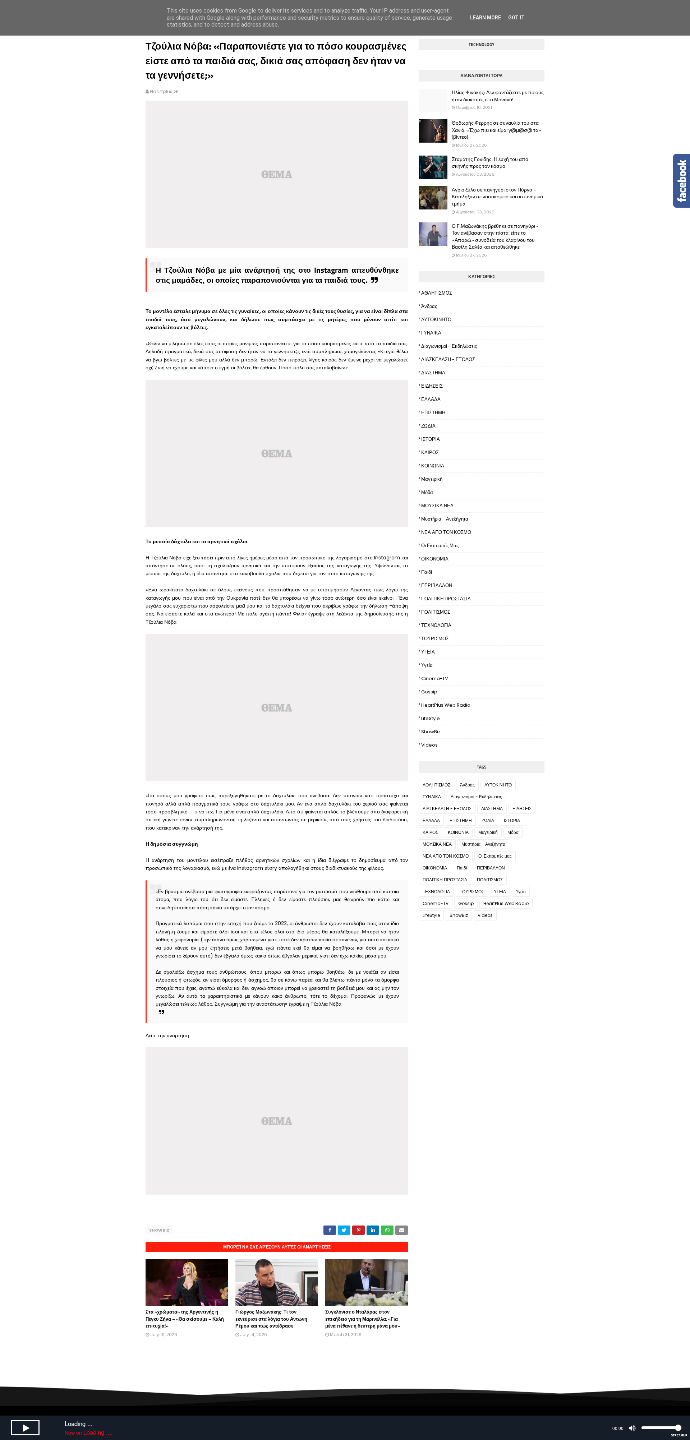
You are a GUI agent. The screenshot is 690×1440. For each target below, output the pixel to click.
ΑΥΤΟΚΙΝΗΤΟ (436, 319)
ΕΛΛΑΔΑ (431, 399)
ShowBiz (159, 1230)
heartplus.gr (164, 91)
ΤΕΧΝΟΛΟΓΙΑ (436, 625)
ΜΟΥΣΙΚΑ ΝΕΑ (437, 505)
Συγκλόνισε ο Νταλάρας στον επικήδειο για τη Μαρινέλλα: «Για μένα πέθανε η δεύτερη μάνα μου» (362, 1318)
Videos (429, 745)
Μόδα (427, 492)
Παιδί (426, 572)
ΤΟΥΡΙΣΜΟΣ (435, 638)
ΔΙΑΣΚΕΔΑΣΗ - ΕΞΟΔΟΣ (448, 359)
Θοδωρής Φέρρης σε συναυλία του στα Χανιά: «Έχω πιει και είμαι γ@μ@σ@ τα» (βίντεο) (496, 129)
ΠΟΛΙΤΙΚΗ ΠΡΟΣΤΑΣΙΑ (446, 598)
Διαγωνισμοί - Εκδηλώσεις (449, 346)
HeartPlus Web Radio (445, 705)
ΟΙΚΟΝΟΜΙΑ (434, 558)
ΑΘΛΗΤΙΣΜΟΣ (436, 293)
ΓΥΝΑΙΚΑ (431, 332)
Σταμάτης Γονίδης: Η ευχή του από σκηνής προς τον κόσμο (490, 163)
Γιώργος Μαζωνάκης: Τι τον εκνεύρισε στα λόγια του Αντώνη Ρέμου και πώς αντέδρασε (271, 1318)
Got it (516, 17)
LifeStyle (430, 718)
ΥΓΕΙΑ (428, 652)
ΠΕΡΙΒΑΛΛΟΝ (436, 585)
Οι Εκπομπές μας (440, 545)
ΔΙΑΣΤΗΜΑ (433, 372)
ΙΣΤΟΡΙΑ (430, 439)
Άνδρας (429, 306)
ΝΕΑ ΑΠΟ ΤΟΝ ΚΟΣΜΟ (446, 532)
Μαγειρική (431, 479)
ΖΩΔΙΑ (428, 426)
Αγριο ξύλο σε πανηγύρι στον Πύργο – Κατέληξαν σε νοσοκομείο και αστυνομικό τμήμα (497, 196)
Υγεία (427, 665)
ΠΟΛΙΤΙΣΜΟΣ (435, 612)
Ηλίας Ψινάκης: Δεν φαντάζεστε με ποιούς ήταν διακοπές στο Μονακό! (498, 96)
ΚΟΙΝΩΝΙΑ (432, 465)
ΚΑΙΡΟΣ (430, 452)
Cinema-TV (434, 678)
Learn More (485, 17)
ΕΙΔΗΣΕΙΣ (432, 386)
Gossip (429, 691)
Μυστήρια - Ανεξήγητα (444, 519)
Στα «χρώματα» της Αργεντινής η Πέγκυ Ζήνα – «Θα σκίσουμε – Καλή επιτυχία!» (185, 1318)
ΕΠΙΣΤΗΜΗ (433, 412)
